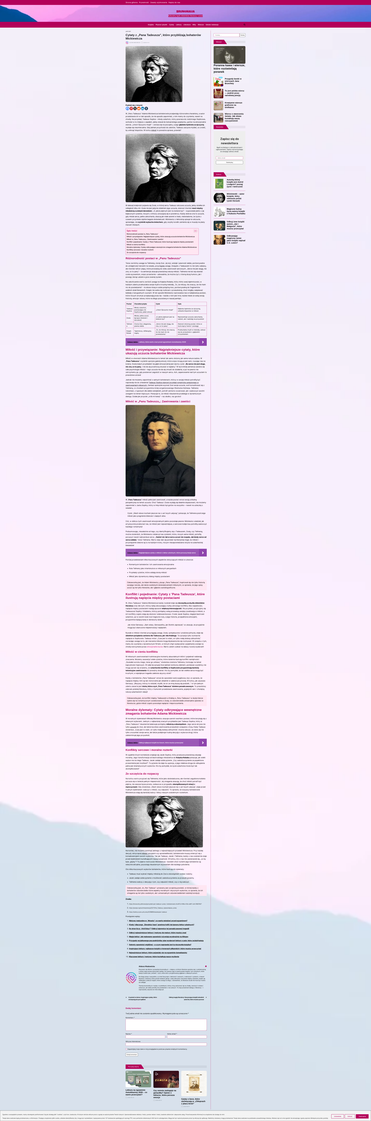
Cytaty (171, 25)
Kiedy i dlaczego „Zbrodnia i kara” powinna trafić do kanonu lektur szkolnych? (161, 925)
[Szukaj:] (227, 35)
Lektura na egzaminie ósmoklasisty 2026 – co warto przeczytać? (136, 1092)
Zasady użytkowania (158, 2)
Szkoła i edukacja (212, 25)
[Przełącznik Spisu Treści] (194, 231)
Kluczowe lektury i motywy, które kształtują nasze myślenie (154, 957)
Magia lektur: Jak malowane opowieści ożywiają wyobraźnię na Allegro (158, 937)
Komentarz (130, 1018)
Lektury (179, 25)
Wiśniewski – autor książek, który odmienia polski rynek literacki (235, 197)
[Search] (244, 24)
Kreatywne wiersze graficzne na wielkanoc (233, 105)
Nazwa (129, 1034)
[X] (135, 108)
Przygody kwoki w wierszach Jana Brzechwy (233, 81)
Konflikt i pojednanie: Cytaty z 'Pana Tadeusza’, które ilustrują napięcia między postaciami (160, 242)
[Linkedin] (142, 108)
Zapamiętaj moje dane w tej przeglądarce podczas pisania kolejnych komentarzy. (157, 1049)
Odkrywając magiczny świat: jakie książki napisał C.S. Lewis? (236, 239)
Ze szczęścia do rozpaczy (136, 252)
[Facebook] (127, 108)
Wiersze (201, 25)
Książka (151, 25)
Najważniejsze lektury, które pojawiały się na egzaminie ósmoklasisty (158, 953)
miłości (144, 853)
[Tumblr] (146, 108)
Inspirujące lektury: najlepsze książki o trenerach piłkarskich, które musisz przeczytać (165, 949)
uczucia (133, 727)
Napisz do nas (174, 2)
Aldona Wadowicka (134, 42)
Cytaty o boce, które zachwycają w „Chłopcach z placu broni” (193, 1101)
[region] (185, 1116)
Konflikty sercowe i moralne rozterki (140, 250)
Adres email (172, 1034)
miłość (153, 130)
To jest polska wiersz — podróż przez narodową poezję (234, 93)
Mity (194, 25)
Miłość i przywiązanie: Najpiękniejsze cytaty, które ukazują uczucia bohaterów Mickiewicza (161, 237)
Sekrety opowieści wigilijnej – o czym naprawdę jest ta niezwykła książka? (160, 945)
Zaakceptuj (362, 1116)
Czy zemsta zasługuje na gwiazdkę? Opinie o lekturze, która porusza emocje (164, 1094)
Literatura (187, 25)
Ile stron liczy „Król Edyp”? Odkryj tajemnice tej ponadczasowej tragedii (159, 929)
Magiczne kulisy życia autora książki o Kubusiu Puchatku (236, 211)
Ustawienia (337, 1116)
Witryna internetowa (133, 1041)
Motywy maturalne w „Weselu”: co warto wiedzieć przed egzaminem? (158, 921)
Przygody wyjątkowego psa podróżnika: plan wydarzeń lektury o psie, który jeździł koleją (166, 941)
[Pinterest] (131, 108)
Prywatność (144, 2)
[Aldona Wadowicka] (131, 977)
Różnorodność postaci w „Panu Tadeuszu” (142, 234)
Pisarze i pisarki (161, 25)
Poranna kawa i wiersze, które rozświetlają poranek (229, 68)
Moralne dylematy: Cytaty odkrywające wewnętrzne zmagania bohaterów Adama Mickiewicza (162, 247)
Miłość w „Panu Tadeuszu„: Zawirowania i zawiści (145, 239)
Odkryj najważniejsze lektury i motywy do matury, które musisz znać (157, 933)
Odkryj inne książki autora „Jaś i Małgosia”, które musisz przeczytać (235, 225)
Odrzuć (350, 1116)
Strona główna (132, 2)
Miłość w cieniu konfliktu (136, 245)
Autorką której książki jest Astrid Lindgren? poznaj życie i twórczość (235, 183)
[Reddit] (138, 108)
